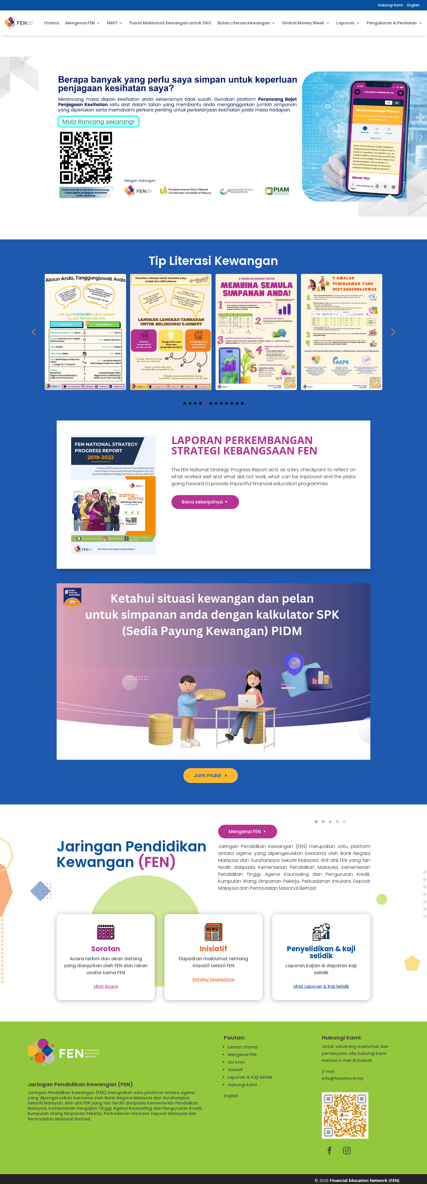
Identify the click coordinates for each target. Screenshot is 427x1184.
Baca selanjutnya (202, 502)
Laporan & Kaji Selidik (250, 1077)
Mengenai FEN (245, 831)
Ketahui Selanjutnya (213, 979)
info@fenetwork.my (342, 1078)
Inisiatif (235, 1070)
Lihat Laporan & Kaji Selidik (321, 986)
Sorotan (236, 1062)
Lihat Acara (106, 986)
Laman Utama (243, 1047)
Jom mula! (208, 775)
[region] (213, 137)
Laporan (345, 23)
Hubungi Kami (390, 5)
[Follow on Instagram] (346, 1150)
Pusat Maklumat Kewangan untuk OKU (170, 23)
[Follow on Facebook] (329, 1150)
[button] (213, 137)
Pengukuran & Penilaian (392, 23)
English (231, 1096)
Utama (51, 23)
